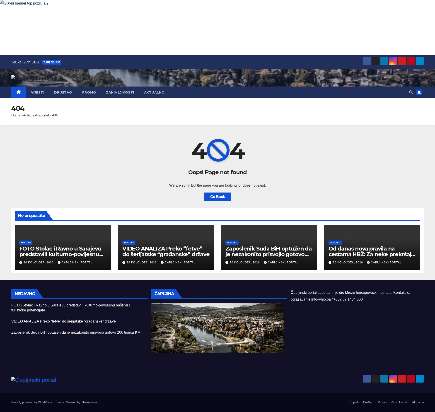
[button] (411, 92)
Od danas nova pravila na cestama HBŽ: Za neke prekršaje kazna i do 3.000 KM (371, 254)
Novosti (26, 242)
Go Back (217, 197)
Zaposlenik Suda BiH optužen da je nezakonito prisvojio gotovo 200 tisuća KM (268, 254)
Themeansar (89, 402)
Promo (89, 92)
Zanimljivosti (120, 92)
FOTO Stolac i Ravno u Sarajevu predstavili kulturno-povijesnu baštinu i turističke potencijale (60, 254)
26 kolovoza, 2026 (39, 262)
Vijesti (37, 92)
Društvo (63, 92)
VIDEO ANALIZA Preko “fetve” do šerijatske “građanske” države (166, 251)
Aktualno (154, 92)
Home (15, 115)
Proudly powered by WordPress (32, 402)
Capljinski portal (77, 262)
